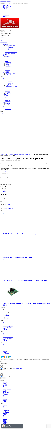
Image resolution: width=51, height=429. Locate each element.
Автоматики (8, 66)
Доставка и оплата (7, 6)
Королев (5, 391)
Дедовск (5, 398)
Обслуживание (6, 72)
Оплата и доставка (7, 325)
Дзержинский (6, 392)
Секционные (8, 58)
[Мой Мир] (10, 357)
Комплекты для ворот (10, 53)
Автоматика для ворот (10, 45)
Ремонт (4, 59)
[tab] (27, 190)
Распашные (7, 57)
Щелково (5, 385)
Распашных (10, 47)
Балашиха (5, 384)
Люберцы (5, 390)
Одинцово (5, 395)
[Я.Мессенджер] (1, 357)
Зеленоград (5, 399)
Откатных (10, 46)
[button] (25, 10)
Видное (4, 393)
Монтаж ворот (6, 67)
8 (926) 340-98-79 (4, 40)
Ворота (4, 55)
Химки (4, 383)
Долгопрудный (6, 386)
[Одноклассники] (4, 357)
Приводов (7, 65)
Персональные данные (8, 326)
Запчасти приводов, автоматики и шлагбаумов (14, 154)
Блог (4, 323)
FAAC (9, 204)
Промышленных (11, 49)
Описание (5, 190)
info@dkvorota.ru (4, 37)
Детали (4, 191)
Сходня (4, 401)
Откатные (7, 56)
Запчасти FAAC (28, 154)
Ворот (6, 61)
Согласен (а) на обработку (12, 368)
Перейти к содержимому (5, 1)
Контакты (5, 8)
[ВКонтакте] (3, 357)
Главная (2, 154)
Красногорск (5, 396)
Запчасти (5, 54)
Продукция (5, 44)
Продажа (5, 344)
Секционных (10, 48)
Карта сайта (5, 329)
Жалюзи (7, 64)
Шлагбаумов (8, 62)
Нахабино (5, 400)
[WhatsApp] (8, 357)
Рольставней (8, 63)
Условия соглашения (7, 327)
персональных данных (18, 368)
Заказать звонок (3, 42)
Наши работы (6, 7)
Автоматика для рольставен (11, 52)
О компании (5, 5)
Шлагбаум (7, 50)
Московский (5, 394)
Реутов (4, 387)
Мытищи (5, 382)
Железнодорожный (7, 389)
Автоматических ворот (10, 73)
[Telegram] (6, 357)
